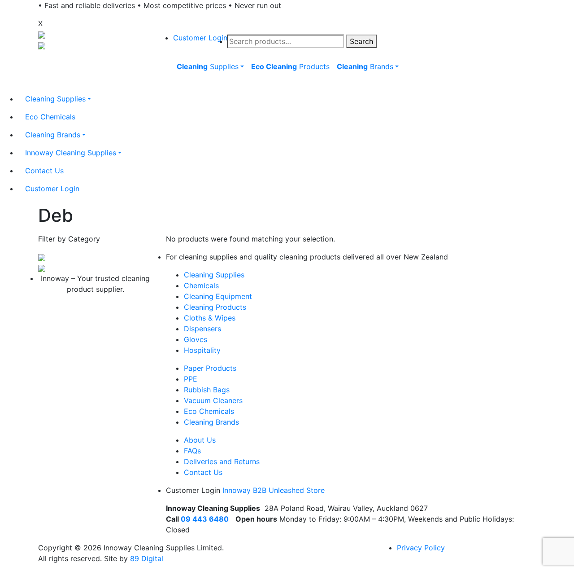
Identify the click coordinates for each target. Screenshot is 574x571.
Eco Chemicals (209, 411)
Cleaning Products (215, 307)
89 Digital (146, 558)
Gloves (195, 339)
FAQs (192, 450)
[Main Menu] (172, 87)
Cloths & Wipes (209, 317)
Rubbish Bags (207, 389)
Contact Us (203, 472)
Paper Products (210, 368)
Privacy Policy (421, 547)
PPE (190, 378)
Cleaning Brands (211, 421)
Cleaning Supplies (214, 274)
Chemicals (201, 285)
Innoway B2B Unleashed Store (273, 490)
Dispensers (202, 328)
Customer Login (200, 37)
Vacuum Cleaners (213, 400)
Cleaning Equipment (218, 296)
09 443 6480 (205, 518)
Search (361, 41)
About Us (200, 439)
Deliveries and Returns (222, 461)
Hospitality (202, 350)
